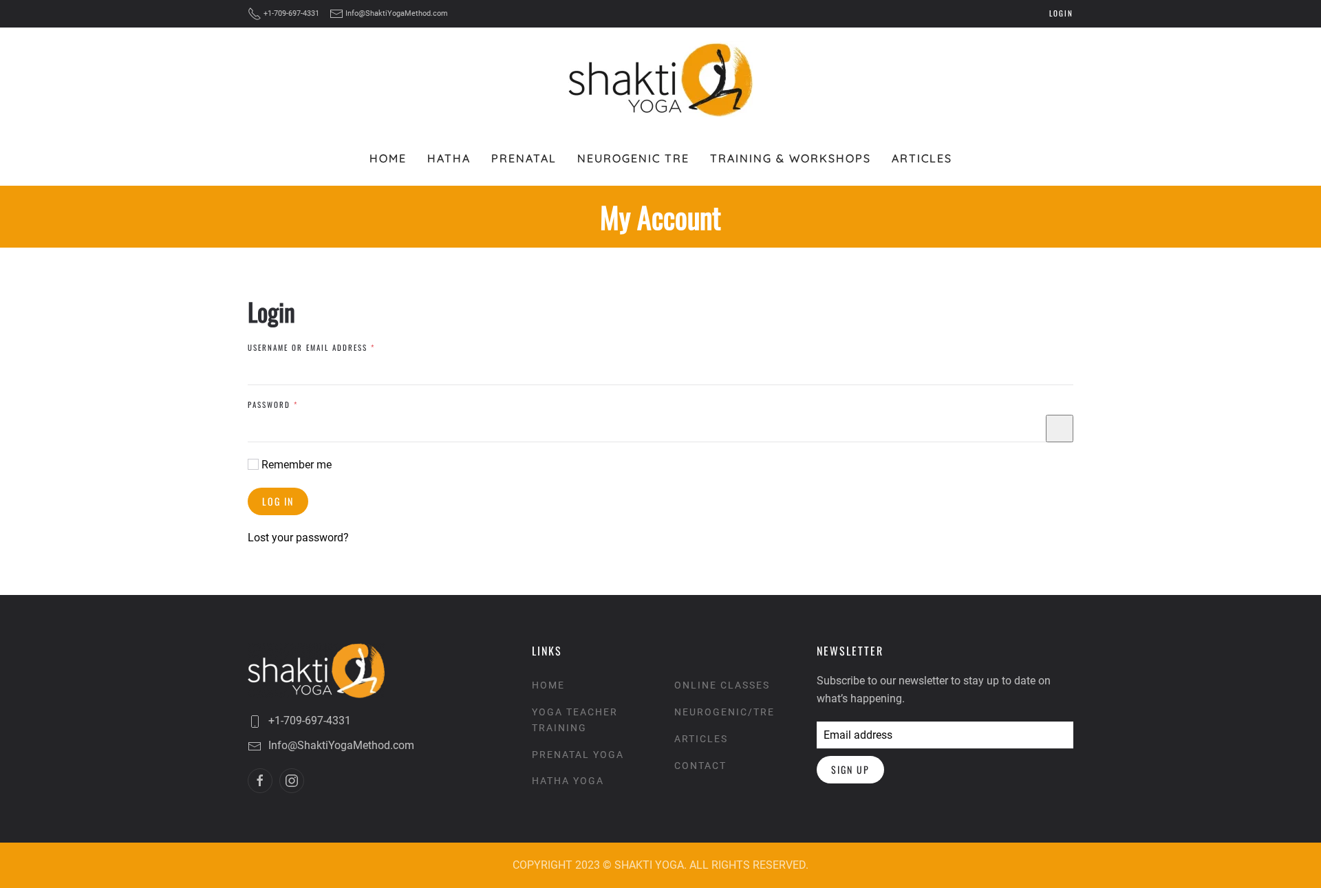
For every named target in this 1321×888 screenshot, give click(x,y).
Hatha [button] (449, 158)
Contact (700, 765)
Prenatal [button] (524, 158)
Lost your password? (298, 537)
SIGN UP (850, 769)
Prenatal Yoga (578, 754)
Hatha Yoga (568, 780)
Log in (278, 501)
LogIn (1061, 13)
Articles (922, 158)
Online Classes (722, 685)
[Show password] (1059, 428)
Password (292, 404)
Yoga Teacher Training (575, 719)
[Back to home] (660, 79)
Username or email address (331, 347)
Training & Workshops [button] (790, 158)
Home (388, 158)
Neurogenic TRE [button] (633, 158)
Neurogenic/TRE (724, 711)
